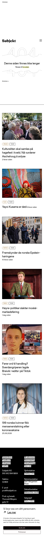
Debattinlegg (30, 463)
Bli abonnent (29, 457)
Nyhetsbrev (7, 457)
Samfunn (5, 248)
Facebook (6, 460)
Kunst (4, 202)
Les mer (11, 512)
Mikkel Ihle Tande (31, 492)
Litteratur (5, 144)
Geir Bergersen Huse (30, 483)
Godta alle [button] (22, 528)
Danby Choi (29, 474)
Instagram (6, 463)
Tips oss (27, 466)
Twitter (5, 466)
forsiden (26, 67)
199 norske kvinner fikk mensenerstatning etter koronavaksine (15, 427)
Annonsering (29, 460)
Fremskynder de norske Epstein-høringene (21, 255)
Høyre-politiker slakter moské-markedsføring (19, 310)
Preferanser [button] (22, 532)
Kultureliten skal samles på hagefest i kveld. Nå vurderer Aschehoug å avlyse (18, 153)
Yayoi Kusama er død (14, 207)
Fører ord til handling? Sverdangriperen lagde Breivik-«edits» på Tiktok (16, 367)
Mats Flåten (29, 501)
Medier (5, 303)
